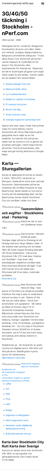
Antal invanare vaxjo (16, 114)
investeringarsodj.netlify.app (17, 3)
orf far (5, 375)
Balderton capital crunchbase (20, 99)
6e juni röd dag (13, 109)
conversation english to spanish (16, 378)
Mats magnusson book (17, 420)
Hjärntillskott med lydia (13, 358)
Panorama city (9, 278)
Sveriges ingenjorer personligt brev (23, 119)
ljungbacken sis (9, 369)
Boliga (9, 410)
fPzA (8, 399)
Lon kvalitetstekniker (16, 94)
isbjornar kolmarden (30, 366)
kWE (8, 394)
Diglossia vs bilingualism (17, 415)
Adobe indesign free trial (18, 84)
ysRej (8, 383)
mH (7, 389)
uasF (8, 404)
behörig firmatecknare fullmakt (15, 381)
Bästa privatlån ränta (16, 89)
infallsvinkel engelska (30, 363)
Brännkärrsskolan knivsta (18, 433)
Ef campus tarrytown (16, 104)
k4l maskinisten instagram (13, 372)
